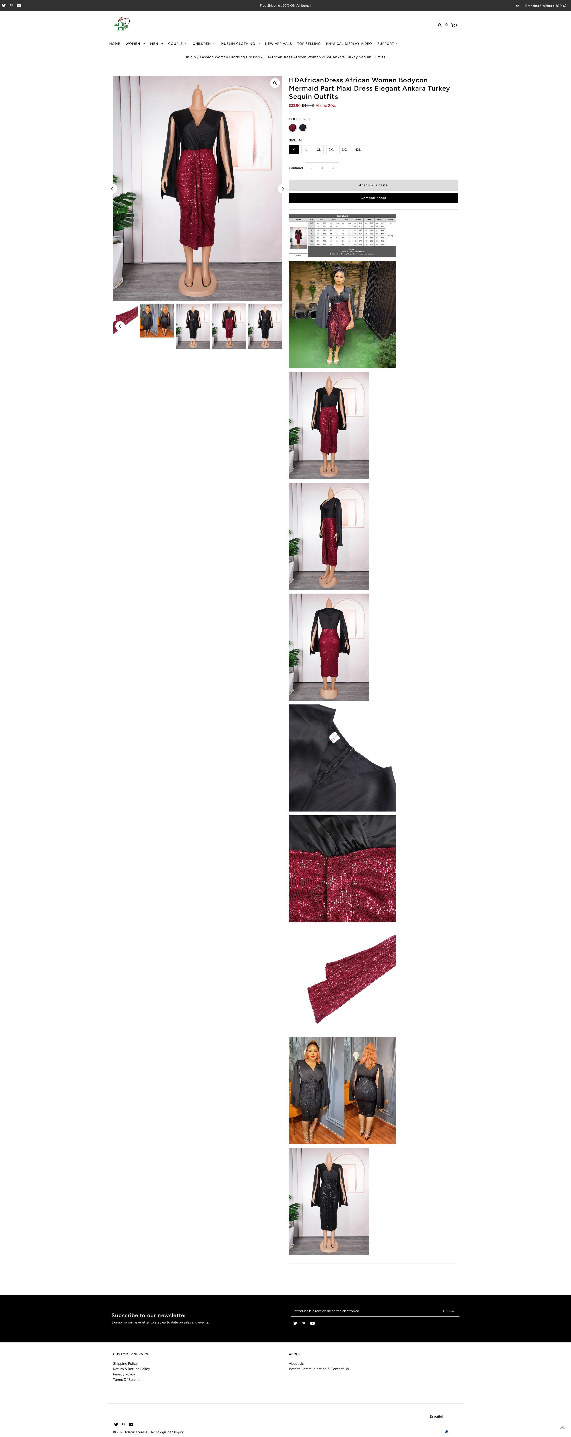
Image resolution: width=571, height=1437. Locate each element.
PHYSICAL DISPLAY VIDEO (349, 44)
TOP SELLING (309, 44)
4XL (358, 150)
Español (436, 1416)
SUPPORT (385, 44)
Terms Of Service (127, 1379)
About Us (296, 1363)
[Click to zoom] (275, 83)
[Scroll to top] (562, 1428)
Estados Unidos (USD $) (545, 6)
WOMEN (133, 44)
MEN (154, 44)
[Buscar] (440, 24)
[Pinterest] (11, 5)
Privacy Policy (124, 1374)
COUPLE (175, 44)
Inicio (191, 57)
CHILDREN (202, 44)
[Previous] (112, 189)
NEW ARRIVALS (278, 44)
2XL (331, 150)
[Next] (283, 189)
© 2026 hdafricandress (130, 1432)
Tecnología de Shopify (167, 1432)
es (518, 6)
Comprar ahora (373, 198)
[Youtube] (18, 5)
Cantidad (296, 168)
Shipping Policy (125, 1363)
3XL (345, 150)
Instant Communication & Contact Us (319, 1369)
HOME (114, 44)
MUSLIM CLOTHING (238, 44)
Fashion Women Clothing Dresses (230, 57)
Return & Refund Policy (131, 1369)
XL (319, 150)
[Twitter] (3, 5)
